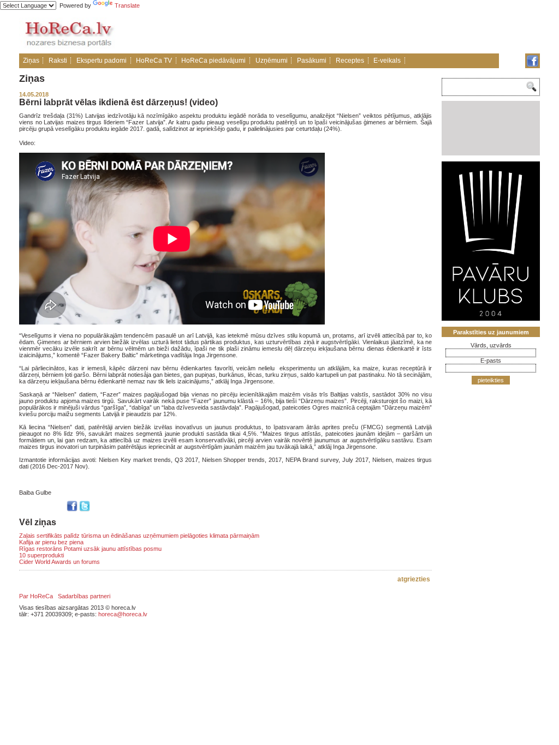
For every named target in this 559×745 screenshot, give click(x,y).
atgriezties (413, 579)
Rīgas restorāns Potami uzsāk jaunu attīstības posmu (90, 548)
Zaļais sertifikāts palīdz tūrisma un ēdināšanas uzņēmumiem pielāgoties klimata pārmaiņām (139, 535)
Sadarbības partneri (84, 596)
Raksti (58, 60)
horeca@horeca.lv (122, 614)
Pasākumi (311, 60)
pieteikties (491, 380)
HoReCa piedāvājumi (213, 60)
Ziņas (31, 60)
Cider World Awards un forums (59, 561)
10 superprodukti (41, 555)
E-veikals (387, 60)
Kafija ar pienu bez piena (51, 542)
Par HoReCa (36, 596)
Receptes (350, 60)
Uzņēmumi (271, 60)
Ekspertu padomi (101, 60)
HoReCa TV (154, 60)
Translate (127, 5)
